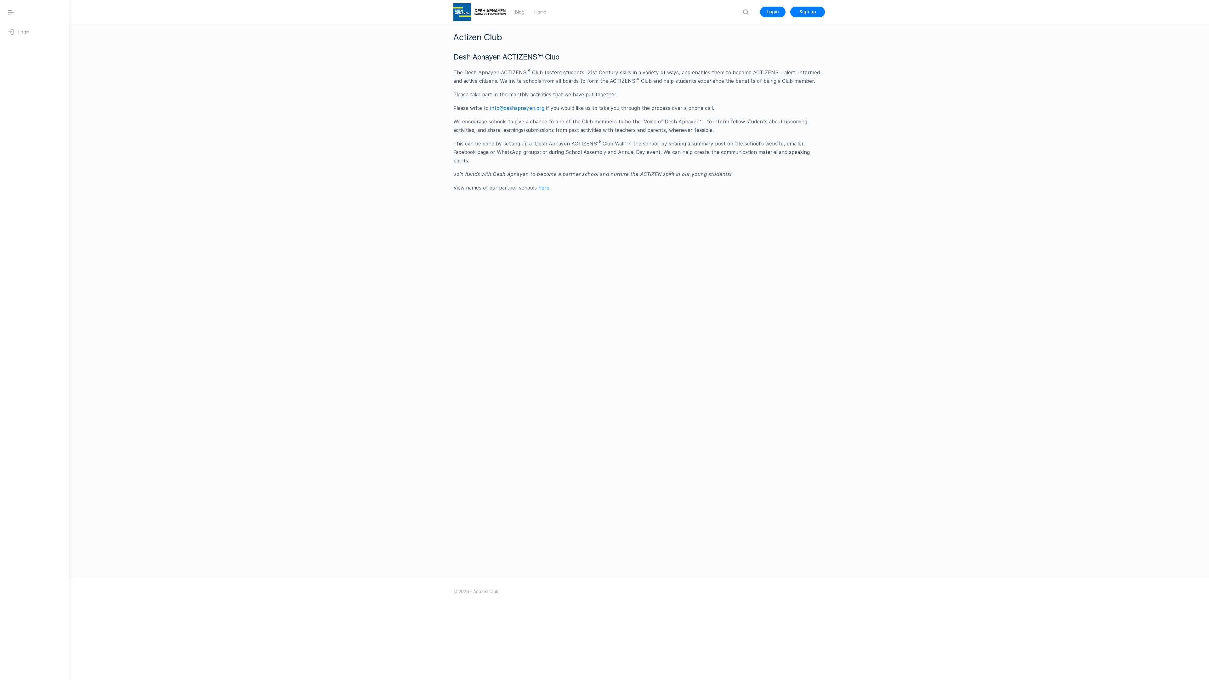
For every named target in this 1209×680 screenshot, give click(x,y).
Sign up (807, 11)
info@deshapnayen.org (517, 108)
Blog (519, 11)
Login (773, 11)
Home (540, 11)
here (543, 188)
